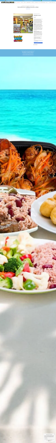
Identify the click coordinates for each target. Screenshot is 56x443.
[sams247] (7, 2)
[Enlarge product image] (23, 23)
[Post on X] (34, 44)
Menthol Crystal (37, 15)
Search (50, 2)
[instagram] (49, 440)
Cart (54, 2)
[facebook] (48, 440)
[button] (37, 44)
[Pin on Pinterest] (35, 44)
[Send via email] (36, 44)
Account (52, 2)
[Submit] (53, 438)
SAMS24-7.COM (35, 16)
